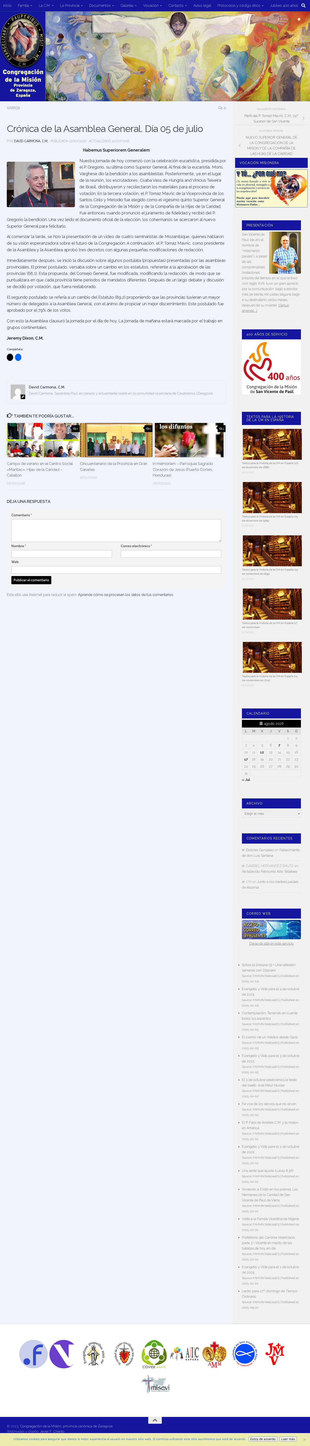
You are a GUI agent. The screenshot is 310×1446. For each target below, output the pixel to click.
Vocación (151, 5)
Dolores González (260, 850)
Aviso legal (202, 5)
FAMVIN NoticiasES (266, 976)
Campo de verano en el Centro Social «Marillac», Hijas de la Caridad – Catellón (40, 469)
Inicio (7, 5)
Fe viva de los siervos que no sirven (269, 1104)
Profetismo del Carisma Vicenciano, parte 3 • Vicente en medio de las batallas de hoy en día (268, 1242)
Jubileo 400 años (284, 5)
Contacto (176, 5)
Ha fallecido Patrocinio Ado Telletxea (269, 872)
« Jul (246, 780)
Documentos (100, 5)
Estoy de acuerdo (263, 1439)
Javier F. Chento (52, 1431)
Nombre (18, 546)
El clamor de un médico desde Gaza (270, 1037)
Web (15, 562)
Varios (13, 108)
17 (246, 759)
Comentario (21, 515)
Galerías (127, 5)
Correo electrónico (136, 546)
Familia (23, 5)
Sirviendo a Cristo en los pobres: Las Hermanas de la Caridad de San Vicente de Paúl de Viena (270, 1194)
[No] (304, 1439)
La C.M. (44, 5)
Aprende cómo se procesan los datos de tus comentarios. (126, 595)
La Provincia (69, 5)
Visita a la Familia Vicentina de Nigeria (270, 1219)
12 (262, 752)
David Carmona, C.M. (31, 141)
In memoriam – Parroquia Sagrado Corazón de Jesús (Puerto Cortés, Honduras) (183, 469)
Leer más (288, 1439)
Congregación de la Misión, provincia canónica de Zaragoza (66, 1426)
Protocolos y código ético (238, 5)
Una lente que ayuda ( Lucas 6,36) (268, 1171)
